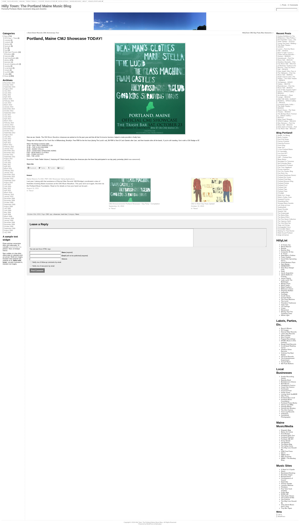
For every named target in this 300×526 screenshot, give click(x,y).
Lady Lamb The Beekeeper (286, 281)
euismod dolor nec (15, 247)
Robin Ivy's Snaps (284, 195)
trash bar (64, 214)
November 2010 (9, 176)
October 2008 (8, 226)
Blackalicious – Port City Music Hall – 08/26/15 (286, 87)
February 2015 (9, 101)
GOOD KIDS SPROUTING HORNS (44, 151)
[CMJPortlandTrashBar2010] (150, 88)
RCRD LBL (285, 494)
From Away (281, 145)
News (6, 36)
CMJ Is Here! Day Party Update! (203, 204)
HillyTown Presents (11, 52)
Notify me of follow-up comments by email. (47, 262)
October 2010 (8, 178)
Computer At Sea (287, 252)
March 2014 (8, 105)
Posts (284, 5)
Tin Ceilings (285, 306)
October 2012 (8, 131)
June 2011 (7, 163)
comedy (7, 40)
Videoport (284, 413)
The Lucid (284, 301)
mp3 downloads (10, 58)
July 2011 (7, 161)
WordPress (281, 516)
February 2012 (9, 147)
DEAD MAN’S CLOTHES (40, 152)
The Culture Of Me (287, 498)
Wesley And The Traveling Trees (287, 312)
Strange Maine (286, 406)
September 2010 (9, 180)
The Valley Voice (287, 446)
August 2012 (8, 135)
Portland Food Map (284, 179)
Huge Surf (281, 147)
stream (7, 70)
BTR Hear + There (11, 38)
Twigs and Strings (284, 225)
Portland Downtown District (287, 175)
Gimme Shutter (286, 483)
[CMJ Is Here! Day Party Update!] (231, 190)
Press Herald (285, 441)
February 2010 (9, 194)
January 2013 (8, 125)
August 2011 (8, 159)
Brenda (283, 248)
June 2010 (7, 186)
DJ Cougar (285, 330)
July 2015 (7, 91)
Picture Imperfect (283, 169)
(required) (67, 252)
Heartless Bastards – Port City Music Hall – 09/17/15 (287, 63)
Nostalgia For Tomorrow (286, 161)
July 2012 (7, 137)
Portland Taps (282, 189)
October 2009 (8, 202)
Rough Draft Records (288, 344)
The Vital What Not (284, 223)
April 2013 (7, 119)
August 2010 (8, 182)
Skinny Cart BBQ (287, 405)
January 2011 (8, 172)
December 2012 (9, 127)
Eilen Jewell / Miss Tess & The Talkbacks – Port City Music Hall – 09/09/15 (287, 73)
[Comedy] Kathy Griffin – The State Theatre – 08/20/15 (286, 106)
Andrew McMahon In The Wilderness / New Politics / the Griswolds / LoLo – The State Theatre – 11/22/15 (287, 38)
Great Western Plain (288, 262)
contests (8, 42)
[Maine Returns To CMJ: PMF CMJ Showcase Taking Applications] (68, 185)
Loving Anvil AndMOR (289, 394)
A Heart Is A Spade (288, 469)
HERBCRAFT (285, 266)
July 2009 (7, 208)
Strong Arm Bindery (288, 408)
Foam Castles (286, 257)
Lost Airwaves (282, 155)
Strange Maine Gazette (285, 203)
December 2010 (9, 174)
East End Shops (283, 139)
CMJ (47, 214)
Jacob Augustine (287, 273)
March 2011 (8, 169)
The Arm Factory (287, 410)
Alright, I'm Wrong (284, 135)
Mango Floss (285, 283)
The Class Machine (288, 299)
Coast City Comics (287, 387)
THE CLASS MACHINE (40, 147)
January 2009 (8, 220)
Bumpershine (286, 476)
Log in (280, 514)
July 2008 (7, 232)
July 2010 (7, 184)
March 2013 (8, 121)
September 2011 (9, 157)
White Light (285, 315)
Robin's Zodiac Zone (285, 197)
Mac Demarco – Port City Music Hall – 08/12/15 (286, 124)
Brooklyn (8, 54)
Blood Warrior (286, 247)
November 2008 (9, 224)
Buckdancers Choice (288, 382)
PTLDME (281, 193)
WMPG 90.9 (285, 455)
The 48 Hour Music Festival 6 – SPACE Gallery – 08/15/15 (287, 115)
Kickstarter (103, 137)
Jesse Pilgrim (286, 278)
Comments (294, 5)
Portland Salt (282, 187)
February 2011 (9, 171)
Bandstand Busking (288, 473)
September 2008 (9, 228)
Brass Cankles (283, 137)
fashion (7, 44)
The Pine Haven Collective (287, 219)
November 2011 (9, 153)
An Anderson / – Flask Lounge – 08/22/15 (285, 96)
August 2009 (8, 206)
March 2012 (8, 145)
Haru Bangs (285, 264)
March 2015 (8, 99)
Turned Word (285, 362)
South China (285, 296)
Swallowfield (282, 207)
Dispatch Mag (286, 430)
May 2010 (7, 188)
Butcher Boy (285, 250)
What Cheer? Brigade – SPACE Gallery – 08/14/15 (287, 120)
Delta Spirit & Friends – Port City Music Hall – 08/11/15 (287, 128)
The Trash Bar (49, 140)
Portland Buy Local (288, 398)
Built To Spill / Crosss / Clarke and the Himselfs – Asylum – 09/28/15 (286, 54)
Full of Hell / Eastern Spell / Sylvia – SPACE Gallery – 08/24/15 (287, 91)
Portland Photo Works (289, 403)
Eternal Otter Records (289, 332)
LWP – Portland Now (285, 157)
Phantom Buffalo (287, 291)
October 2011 (8, 155)
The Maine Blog (283, 215)
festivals (7, 46)
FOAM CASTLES (37, 154)
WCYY (283, 453)
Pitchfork (284, 487)
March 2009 (8, 216)
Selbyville (284, 292)
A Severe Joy (286, 245)
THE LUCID (35, 156)
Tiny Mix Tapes (286, 508)
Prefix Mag (285, 492)
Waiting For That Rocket (286, 231)
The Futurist (285, 499)
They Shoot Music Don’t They (287, 505)
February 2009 (9, 218)
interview (8, 56)
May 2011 (7, 165)
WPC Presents (286, 456)
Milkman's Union (287, 289)
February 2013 (9, 123)
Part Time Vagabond (285, 167)
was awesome (134, 159)
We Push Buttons (287, 363)
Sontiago (284, 294)
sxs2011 (7, 72)
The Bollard (285, 442)
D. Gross (284, 254)
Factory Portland (283, 141)
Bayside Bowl (286, 380)
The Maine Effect (283, 217)
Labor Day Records (288, 334)
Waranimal (285, 310)
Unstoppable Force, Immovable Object (284, 228)
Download (30, 159)
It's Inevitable (282, 151)
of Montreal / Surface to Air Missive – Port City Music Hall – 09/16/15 (287, 67)
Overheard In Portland (285, 165)
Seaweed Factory (284, 199)
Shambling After (283, 201)
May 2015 (7, 95)
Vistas (283, 308)
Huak (283, 271)
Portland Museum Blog (285, 181)
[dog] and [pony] (283, 235)
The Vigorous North (284, 221)
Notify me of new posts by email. (43, 266)
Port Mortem (285, 434)
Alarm (283, 471)
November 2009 (9, 200)
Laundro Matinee (287, 485)
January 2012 (8, 149)
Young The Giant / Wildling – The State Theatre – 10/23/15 (287, 45)
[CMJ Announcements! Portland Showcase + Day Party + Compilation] (149, 190)
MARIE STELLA (37, 149)
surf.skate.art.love (284, 205)
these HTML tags (45, 249)
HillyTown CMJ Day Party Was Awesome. (257, 33)
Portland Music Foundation (286, 400)
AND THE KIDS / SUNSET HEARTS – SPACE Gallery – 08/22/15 (287, 100)
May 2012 (7, 141)
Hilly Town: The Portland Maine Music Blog (36, 6)
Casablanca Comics (288, 385)
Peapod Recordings (288, 339)
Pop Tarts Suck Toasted (286, 490)
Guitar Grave (285, 392)
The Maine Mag (286, 444)
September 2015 (9, 87)
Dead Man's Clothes (288, 255)
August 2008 (8, 230)
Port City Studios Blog (285, 171)
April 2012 (7, 143)
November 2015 (9, 83)
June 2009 (7, 210)
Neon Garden (286, 335)
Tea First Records (287, 356)
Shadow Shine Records (286, 350)
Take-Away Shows (287, 496)
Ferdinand (284, 389)
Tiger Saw (284, 305)
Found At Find (286, 391)
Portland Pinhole (283, 183)
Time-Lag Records (287, 412)
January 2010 (8, 196)
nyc (51, 214)
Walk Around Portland (285, 233)
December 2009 (9, 198)
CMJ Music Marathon (52, 137)
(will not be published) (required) (75, 256)
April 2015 (7, 97)
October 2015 (8, 85)
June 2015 (7, 93)
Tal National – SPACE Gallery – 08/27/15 (285, 83)
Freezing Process (284, 143)
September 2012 (9, 133)
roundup (7, 66)
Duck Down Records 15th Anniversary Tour (43, 33)
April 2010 (7, 190)
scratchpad (8, 68)
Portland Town (282, 191)
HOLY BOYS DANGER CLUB (42, 145)
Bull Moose (285, 384)
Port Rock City (283, 173)
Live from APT (282, 153)
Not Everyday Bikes (284, 163)
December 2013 (9, 109)
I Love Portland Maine (285, 149)
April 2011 (7, 167)
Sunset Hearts (286, 298)
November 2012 (9, 129)
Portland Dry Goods (284, 177)
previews (8, 62)
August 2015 (8, 89)
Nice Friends (285, 337)
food (6, 50)
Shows (6, 76)
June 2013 (7, 117)
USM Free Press (287, 451)
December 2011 (9, 151)
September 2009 (9, 204)
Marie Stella (285, 285)
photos (7, 60)
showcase (56, 214)
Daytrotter (284, 482)
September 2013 (9, 113)
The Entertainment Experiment (287, 359)
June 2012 (7, 139)
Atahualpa (158, 524)
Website (64, 259)
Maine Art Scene (287, 432)
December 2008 (9, 222)
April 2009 (7, 214)
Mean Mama (282, 159)
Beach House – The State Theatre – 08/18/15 (286, 111)
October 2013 (8, 111)
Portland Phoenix (287, 437)
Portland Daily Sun (288, 435)
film (6, 48)
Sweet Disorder (283, 209)
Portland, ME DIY (287, 439)
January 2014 (8, 107)
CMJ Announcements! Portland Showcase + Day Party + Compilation (134, 204)
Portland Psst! (282, 185)
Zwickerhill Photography (285, 416)
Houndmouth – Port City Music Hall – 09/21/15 (286, 59)
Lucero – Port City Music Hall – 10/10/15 (286, 50)
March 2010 (8, 192)
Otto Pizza (285, 396)
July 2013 (7, 115)
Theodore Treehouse (288, 303)
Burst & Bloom (286, 328)
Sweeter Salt (282, 211)
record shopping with (12, 64)
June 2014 (7, 103)
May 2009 (7, 212)
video (6, 74)
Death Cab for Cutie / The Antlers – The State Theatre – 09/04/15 (287, 78)
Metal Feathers (286, 287)
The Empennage (283, 213)
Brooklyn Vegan (286, 475)
